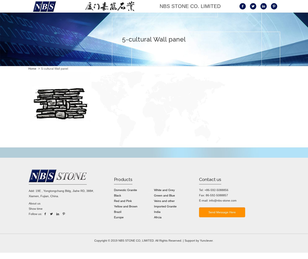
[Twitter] (51, 214)
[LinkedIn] (58, 214)
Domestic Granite (125, 190)
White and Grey (164, 190)
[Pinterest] (64, 214)
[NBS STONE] (44, 6)
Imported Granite (165, 206)
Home (32, 68)
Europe (119, 217)
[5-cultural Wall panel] (60, 133)
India (157, 211)
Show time (36, 208)
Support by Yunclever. (199, 240)
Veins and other (164, 201)
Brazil (117, 211)
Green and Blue (164, 195)
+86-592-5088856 (216, 190)
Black (117, 195)
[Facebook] (45, 214)
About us (34, 203)
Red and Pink (123, 201)
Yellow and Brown (125, 206)
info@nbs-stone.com (223, 200)
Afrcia (158, 217)
